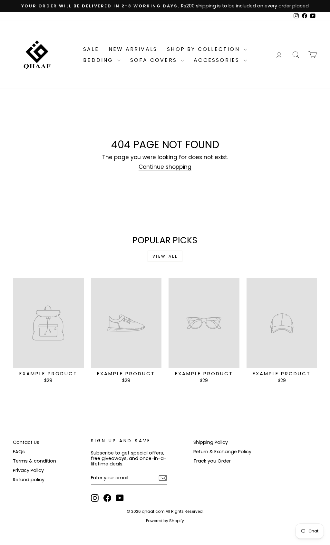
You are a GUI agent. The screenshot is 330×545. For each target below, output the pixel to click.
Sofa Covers (154, 60)
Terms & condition (34, 461)
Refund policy (28, 479)
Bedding (99, 60)
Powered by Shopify (165, 520)
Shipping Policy (210, 442)
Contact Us (26, 442)
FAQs (19, 451)
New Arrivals (133, 49)
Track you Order (212, 461)
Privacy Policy (28, 470)
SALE (91, 49)
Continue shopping (165, 167)
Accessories (218, 60)
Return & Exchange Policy (222, 451)
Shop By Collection (204, 49)
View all (165, 256)
